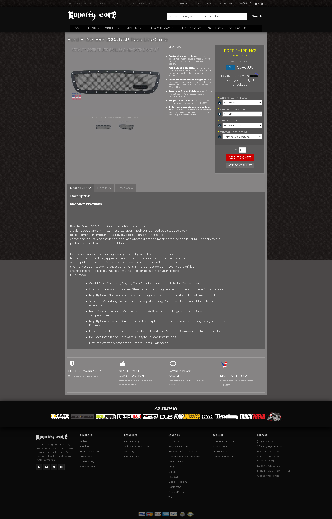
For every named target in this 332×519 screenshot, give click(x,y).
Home (76, 28)
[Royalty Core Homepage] (92, 15)
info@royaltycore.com (269, 446)
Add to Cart (240, 158)
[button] (215, 16)
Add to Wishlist (240, 165)
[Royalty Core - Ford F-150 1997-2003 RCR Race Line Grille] (115, 80)
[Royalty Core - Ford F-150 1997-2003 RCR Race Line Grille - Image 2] (127, 127)
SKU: (171, 46)
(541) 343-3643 (225, 3)
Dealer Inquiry (203, 3)
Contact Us (237, 28)
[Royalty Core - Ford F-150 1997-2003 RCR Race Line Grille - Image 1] (103, 127)
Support (184, 3)
